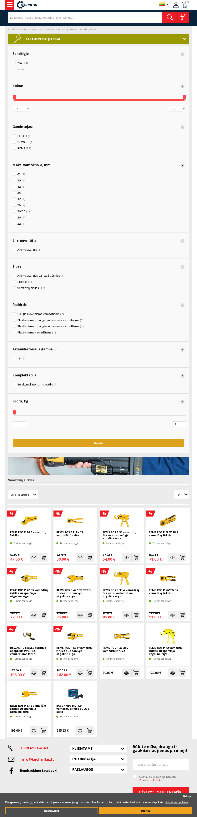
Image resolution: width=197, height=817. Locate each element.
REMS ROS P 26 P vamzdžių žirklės (28, 534)
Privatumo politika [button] (176, 802)
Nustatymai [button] (51, 810)
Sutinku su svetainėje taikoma (157, 778)
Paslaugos (82, 769)
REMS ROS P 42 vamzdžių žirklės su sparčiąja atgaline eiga (166, 651)
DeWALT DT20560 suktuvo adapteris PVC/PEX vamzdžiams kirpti (28, 651)
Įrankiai (9, 5)
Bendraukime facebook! (38, 770)
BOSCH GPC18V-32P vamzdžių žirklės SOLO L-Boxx (73, 709)
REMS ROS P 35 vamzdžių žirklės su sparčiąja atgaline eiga (119, 535)
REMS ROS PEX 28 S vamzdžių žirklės (115, 649)
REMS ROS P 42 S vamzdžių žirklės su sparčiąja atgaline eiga (74, 593)
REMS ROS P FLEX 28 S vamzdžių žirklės (163, 534)
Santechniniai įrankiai (31, 29)
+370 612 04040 (34, 748)
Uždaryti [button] (187, 796)
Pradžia (12, 29)
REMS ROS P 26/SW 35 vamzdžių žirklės (163, 592)
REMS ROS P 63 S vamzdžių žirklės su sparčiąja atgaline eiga (28, 709)
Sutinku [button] (145, 810)
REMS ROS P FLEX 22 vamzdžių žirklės (69, 534)
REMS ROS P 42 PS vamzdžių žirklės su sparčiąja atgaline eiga (29, 593)
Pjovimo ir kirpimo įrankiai (61, 29)
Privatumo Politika (150, 780)
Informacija (84, 759)
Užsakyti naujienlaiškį (161, 792)
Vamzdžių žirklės (87, 29)
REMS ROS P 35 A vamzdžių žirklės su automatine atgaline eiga (121, 593)
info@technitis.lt (37, 759)
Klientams (82, 748)
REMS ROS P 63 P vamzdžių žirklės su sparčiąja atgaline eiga (74, 651)
